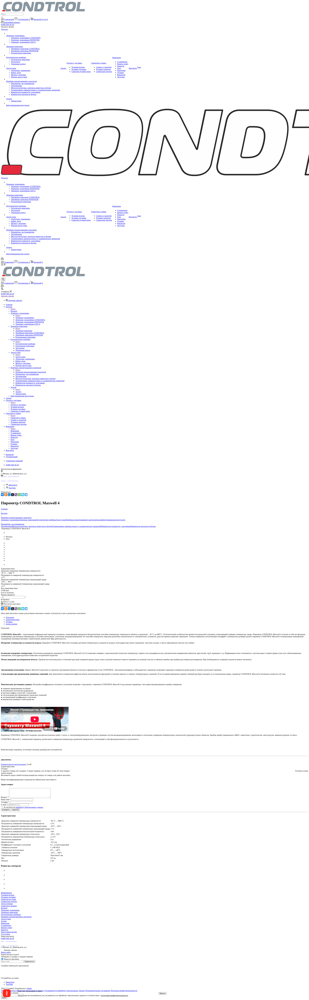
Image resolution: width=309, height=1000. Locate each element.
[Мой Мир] (9, 494)
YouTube (12, 488)
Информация (6, 893)
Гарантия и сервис (18, 418)
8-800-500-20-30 (7, 25)
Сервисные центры (9, 901)
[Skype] (22, 494)
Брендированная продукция (113, 520)
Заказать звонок (7, 296)
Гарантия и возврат (9, 906)
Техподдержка (7, 904)
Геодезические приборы (25, 344)
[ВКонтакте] (2, 494)
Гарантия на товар (8, 899)
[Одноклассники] (5, 494)
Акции (18, 392)
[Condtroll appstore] (7, 972)
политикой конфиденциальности (114, 995)
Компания (15, 431)
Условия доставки (8, 897)
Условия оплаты (7, 895)
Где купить (5, 934)
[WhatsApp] (19, 494)
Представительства (9, 932)
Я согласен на (23, 807)
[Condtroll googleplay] (7, 976)
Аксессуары (20, 357)
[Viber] (15, 494)
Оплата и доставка (18, 405)
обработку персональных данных (29, 807)
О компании (6, 925)
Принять (163, 993)
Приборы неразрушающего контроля (30, 372)
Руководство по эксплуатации (13, 764)
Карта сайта (6, 952)
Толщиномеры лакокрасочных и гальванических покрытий (76, 526)
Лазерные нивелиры (23, 331)
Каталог (14, 311)
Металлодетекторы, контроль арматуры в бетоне (32, 526)
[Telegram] (26, 494)
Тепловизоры (6, 526)
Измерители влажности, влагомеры (115, 526)
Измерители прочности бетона (143, 526)
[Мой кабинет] (2, 259)
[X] (12, 494)
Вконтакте (13, 485)
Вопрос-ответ (6, 928)
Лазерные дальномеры (24, 318)
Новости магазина (11, 959)
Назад (13, 309)
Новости (4, 930)
